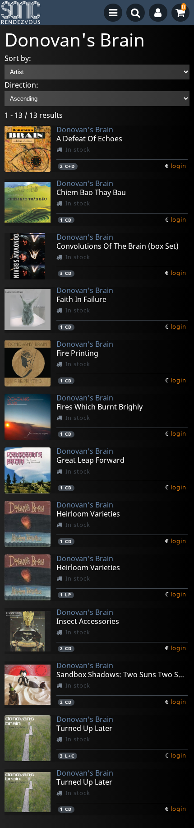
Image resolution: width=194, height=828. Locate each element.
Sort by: (18, 58)
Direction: (21, 85)
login (178, 166)
